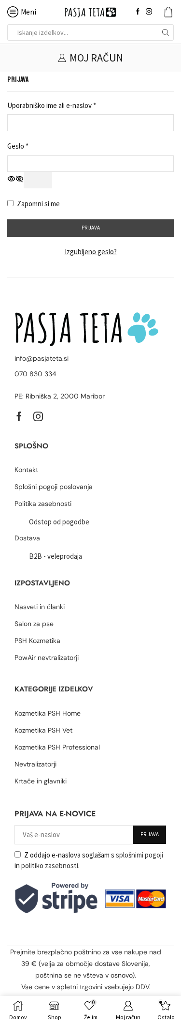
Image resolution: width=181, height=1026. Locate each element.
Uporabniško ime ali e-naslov (51, 104)
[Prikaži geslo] (38, 180)
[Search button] (165, 32)
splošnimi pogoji (139, 854)
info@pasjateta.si (41, 358)
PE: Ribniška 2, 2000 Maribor (59, 396)
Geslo (17, 145)
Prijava (91, 227)
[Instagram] (149, 11)
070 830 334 (35, 373)
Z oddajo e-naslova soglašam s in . (88, 860)
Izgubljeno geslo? (91, 251)
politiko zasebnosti (49, 865)
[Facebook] (138, 11)
